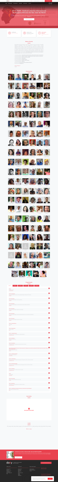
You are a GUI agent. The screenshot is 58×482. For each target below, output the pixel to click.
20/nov (31, 285)
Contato (29, 3)
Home (6, 3)
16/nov (10, 285)
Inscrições (20, 3)
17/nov (15, 285)
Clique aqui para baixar (15, 33)
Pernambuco (19, 475)
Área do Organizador (9, 472)
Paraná (19, 473)
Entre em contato (18, 457)
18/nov (20, 285)
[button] (49, 288)
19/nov (26, 285)
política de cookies (44, 479)
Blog (7, 473)
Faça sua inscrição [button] (29, 19)
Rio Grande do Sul (20, 472)
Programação (15, 3)
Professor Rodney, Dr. (17, 65)
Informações (10, 3)
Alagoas (19, 474)
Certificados (25, 3)
